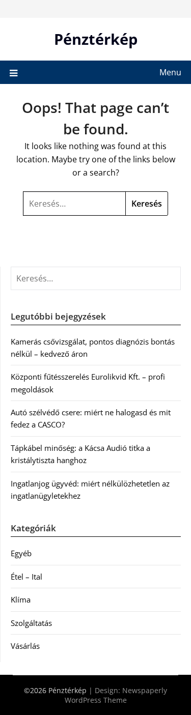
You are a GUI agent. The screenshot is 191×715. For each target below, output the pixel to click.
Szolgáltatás (31, 623)
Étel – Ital (26, 576)
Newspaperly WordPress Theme (116, 695)
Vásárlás (25, 646)
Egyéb (21, 553)
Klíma (21, 599)
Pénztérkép (96, 39)
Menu (170, 72)
